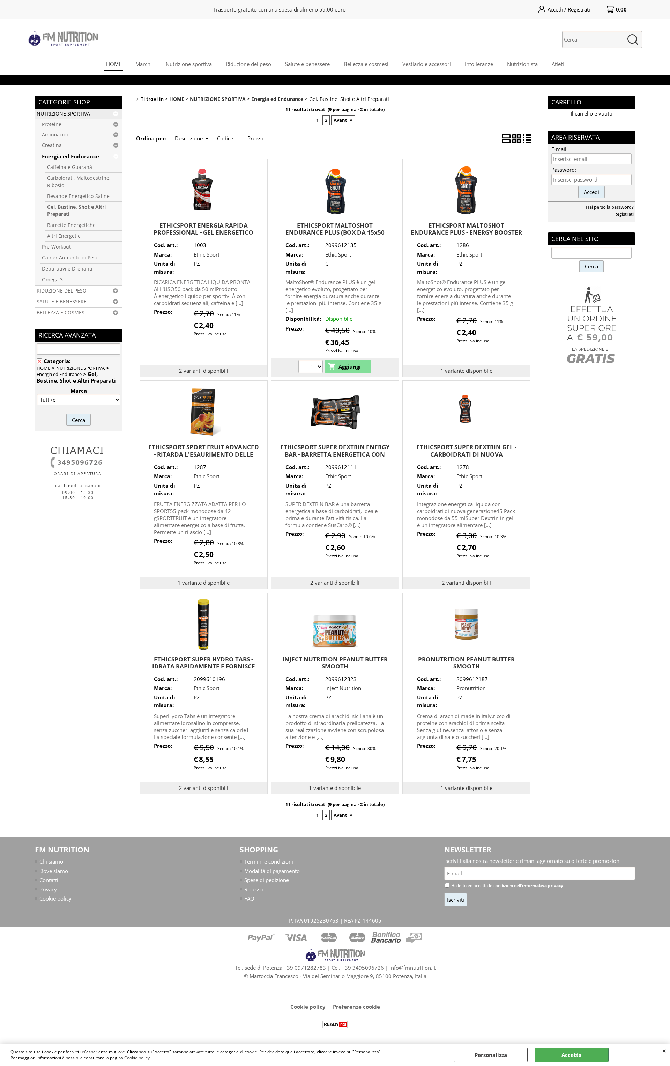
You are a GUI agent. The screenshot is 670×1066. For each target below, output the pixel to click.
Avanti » (343, 120)
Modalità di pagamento (272, 870)
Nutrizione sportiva (189, 63)
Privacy (48, 889)
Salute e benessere (307, 63)
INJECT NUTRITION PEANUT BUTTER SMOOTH (335, 663)
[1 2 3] (311, 367)
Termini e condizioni (268, 861)
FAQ (249, 898)
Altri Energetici (64, 236)
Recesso (253, 889)
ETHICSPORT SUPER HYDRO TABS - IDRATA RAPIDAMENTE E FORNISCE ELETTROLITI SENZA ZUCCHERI (203, 666)
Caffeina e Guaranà (69, 167)
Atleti (558, 63)
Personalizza (491, 1054)
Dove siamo (53, 870)
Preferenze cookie (356, 1006)
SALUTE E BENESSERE (62, 301)
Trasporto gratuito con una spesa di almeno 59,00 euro (279, 9)
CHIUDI (664, 1050)
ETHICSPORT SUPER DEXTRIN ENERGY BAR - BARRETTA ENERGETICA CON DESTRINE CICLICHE (335, 454)
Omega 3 (52, 279)
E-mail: (559, 149)
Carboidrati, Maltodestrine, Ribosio (79, 181)
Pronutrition (471, 687)
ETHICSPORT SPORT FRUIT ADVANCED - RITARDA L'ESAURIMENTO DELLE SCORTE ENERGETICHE (203, 454)
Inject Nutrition (343, 687)
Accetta (571, 1054)
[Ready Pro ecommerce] (335, 1024)
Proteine (51, 124)
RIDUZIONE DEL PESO (62, 291)
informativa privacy (542, 885)
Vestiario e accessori (426, 63)
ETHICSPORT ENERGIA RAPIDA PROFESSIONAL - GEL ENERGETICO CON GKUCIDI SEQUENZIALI (203, 232)
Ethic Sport (206, 254)
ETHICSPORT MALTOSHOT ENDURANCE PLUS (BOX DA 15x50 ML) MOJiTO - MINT (335, 232)
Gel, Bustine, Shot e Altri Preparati (76, 210)
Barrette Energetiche (71, 225)
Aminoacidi (55, 135)
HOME (113, 63)
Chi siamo (51, 861)
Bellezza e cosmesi (366, 63)
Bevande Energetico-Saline (78, 196)
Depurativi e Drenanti (67, 269)
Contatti (48, 879)
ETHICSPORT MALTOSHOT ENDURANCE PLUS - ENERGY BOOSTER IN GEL (466, 232)
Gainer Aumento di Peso (70, 257)
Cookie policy (137, 1058)
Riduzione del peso (248, 63)
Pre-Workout (56, 247)
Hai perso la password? (610, 207)
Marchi (143, 63)
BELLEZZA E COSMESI (61, 313)
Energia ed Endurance (70, 156)
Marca (78, 390)
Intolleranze (479, 63)
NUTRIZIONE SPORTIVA (63, 114)
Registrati (624, 214)
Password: (563, 169)
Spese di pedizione (266, 879)
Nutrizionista (522, 63)
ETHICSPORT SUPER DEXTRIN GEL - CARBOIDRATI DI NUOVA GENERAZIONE (466, 454)
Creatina (52, 145)
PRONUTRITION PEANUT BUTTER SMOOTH (466, 663)
